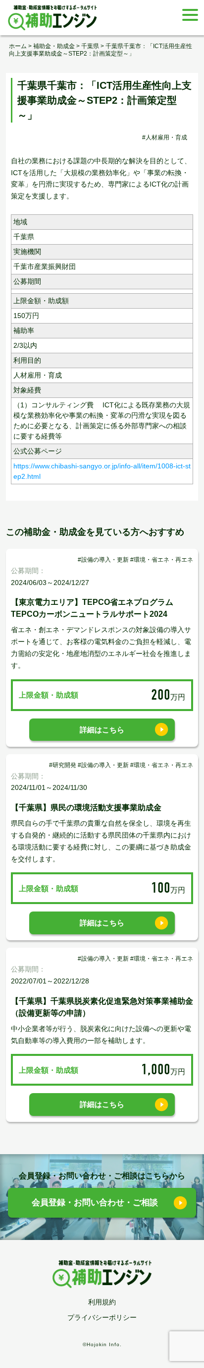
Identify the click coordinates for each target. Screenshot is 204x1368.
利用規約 (102, 1302)
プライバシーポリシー (102, 1317)
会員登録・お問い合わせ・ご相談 (95, 1202)
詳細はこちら (102, 729)
